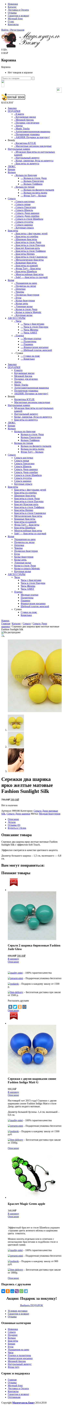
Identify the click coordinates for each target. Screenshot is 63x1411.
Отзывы (12, 12)
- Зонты (18, 125)
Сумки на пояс (29, 612)
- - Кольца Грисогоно (32, 181)
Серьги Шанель (23, 466)
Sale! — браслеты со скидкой (30, 533)
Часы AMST (27, 588)
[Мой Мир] (24, 1007)
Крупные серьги (23, 484)
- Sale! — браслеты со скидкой (31, 277)
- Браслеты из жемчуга (26, 163)
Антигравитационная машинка (31, 387)
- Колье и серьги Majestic (27, 312)
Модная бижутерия (49, 813)
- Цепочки (20, 289)
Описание (13, 819)
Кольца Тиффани (30, 440)
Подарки (12, 1335)
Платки (18, 591)
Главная (5, 623)
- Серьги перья (22, 204)
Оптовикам (14, 1397)
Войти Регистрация (12, 30)
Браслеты (13, 230)
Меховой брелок (23, 376)
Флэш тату (13, 1367)
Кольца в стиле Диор (32, 434)
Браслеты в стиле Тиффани (29, 507)
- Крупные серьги (24, 227)
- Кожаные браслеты (25, 262)
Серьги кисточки (23, 457)
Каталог (12, 7)
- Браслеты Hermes (24, 254)
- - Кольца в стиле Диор (34, 178)
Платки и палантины (19, 1355)
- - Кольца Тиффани (31, 184)
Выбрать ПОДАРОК (31, 1305)
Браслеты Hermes (23, 510)
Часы (17, 577)
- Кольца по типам (24, 186)
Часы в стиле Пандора (33, 583)
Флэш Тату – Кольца (32, 451)
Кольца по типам (23, 443)
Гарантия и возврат (18, 15)
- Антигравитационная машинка (32, 131)
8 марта (18, 370)
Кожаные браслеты (24, 519)
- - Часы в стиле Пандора (34, 326)
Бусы (17, 554)
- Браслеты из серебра (26, 236)
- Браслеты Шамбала (25, 271)
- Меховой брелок (24, 119)
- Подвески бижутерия (26, 294)
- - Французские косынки (34, 347)
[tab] (35, 819)
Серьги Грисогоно (24, 463)
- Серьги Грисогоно (25, 207)
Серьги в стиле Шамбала (28, 475)
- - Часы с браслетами (32, 324)
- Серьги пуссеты (23, 221)
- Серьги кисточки (24, 201)
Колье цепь (20, 559)
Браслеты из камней (25, 521)
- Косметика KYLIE (25, 143)
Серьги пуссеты (23, 478)
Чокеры (18, 548)
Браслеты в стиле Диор (27, 498)
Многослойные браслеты (28, 530)
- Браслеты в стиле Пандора (29, 245)
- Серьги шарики (23, 224)
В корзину (13, 958)
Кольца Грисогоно (31, 437)
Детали (12, 822)
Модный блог (15, 18)
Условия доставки (17, 1310)
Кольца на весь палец (32, 449)
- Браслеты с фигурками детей (30, 233)
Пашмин (25, 600)
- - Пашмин (27, 344)
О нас (11, 21)
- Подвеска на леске (25, 286)
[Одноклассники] (20, 1007)
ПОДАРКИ (14, 111)
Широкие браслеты (25, 495)
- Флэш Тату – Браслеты (27, 268)
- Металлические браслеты (29, 259)
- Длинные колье (23, 306)
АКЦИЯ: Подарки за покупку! (31, 393)
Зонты (17, 381)
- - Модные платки (31, 338)
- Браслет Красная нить (27, 248)
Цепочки (19, 545)
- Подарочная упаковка (27, 134)
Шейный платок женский (35, 606)
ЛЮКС (12, 166)
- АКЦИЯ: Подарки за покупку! (32, 137)
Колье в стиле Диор (25, 565)
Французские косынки (33, 603)
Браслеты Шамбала (24, 527)
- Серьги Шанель (23, 210)
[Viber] (17, 1291)
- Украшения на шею (25, 283)
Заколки (12, 108)
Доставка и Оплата (18, 9)
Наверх (5, 620)
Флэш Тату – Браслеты (26, 524)
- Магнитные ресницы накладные (33, 146)
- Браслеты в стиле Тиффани (30, 251)
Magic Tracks (21, 384)
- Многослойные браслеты (28, 274)
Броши (11, 169)
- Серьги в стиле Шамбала (28, 219)
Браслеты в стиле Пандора (28, 501)
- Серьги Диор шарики (26, 213)
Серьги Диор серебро (26, 472)
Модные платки (29, 594)
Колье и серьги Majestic (27, 568)
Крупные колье (22, 571)
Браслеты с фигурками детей (30, 489)
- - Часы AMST (29, 332)
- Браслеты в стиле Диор (27, 242)
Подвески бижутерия (26, 551)
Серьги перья (21, 460)
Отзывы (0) (14, 825)
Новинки (13, 4)
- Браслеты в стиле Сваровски (30, 256)
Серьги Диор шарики (26, 469)
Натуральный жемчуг (26, 414)
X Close (5, 1408)
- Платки (19, 335)
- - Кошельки (28, 358)
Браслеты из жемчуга (26, 419)
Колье (11, 280)
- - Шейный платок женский (36, 350)
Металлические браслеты (28, 516)
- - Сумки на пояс (30, 356)
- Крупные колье (23, 315)
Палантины (27, 597)
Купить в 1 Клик (17, 828)
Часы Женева (28, 586)
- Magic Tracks (22, 128)
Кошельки (26, 615)
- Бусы (17, 297)
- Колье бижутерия (24, 300)
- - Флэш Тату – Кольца (33, 195)
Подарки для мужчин (26, 379)
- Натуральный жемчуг (27, 157)
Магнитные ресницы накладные (32, 402)
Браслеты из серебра (25, 492)
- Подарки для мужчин (26, 122)
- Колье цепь (21, 303)
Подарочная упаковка (26, 390)
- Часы (17, 321)
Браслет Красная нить (26, 504)
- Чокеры (19, 291)
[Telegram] (26, 1291)
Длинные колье (22, 562)
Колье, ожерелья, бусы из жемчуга (33, 416)
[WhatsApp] (21, 1291)
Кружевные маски (24, 373)
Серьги (12, 198)
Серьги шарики (22, 481)
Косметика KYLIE (24, 399)
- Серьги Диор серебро (26, 216)
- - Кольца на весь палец (34, 192)
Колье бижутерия (23, 556)
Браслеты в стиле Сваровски (30, 513)
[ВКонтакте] (10, 1007)
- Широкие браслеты (25, 239)
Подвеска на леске (24, 542)
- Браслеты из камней (26, 265)
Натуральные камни (19, 149)
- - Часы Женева (29, 329)
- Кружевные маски (25, 116)
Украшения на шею (25, 539)
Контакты (13, 24)
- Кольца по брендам (25, 175)
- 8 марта (19, 114)
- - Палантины (28, 341)
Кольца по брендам (24, 431)
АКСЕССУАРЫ (16, 318)
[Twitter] (15, 1007)
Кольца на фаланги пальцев (36, 446)
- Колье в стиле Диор (25, 309)
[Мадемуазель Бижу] (30, 46)
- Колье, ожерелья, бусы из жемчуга (33, 160)
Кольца (12, 172)
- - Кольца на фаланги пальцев (37, 189)
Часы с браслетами (31, 580)
